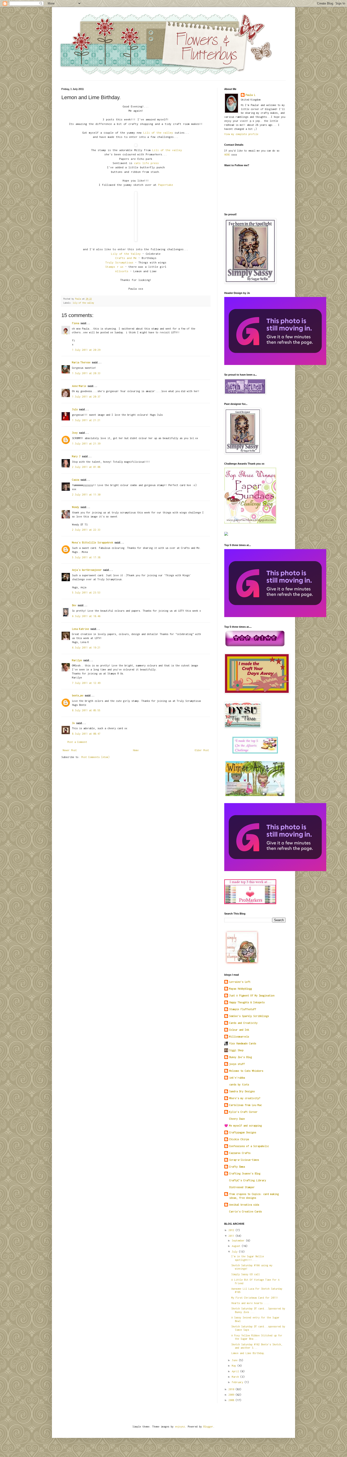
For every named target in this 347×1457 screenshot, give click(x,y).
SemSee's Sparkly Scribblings (249, 1016)
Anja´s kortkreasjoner (87, 569)
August (237, 1246)
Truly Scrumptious (119, 262)
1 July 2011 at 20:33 (86, 373)
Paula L (250, 94)
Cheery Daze (237, 1118)
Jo (73, 723)
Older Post (202, 750)
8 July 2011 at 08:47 (86, 733)
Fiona (75, 323)
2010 (232, 1389)
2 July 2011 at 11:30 (86, 494)
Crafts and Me (126, 258)
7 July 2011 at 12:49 (86, 683)
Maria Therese (81, 362)
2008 (232, 1400)
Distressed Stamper (242, 1187)
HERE (227, 154)
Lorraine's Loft (239, 981)
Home (136, 750)
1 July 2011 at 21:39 (86, 443)
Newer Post (70, 750)
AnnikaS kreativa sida (244, 1204)
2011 (232, 1235)
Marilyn (77, 660)
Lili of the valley (158, 132)
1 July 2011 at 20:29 (86, 349)
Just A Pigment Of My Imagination (252, 995)
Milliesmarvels (239, 1036)
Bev (74, 605)
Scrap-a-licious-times (244, 1159)
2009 (232, 1394)
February (238, 1382)
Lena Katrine (80, 628)
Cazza (75, 479)
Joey (75, 432)
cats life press (146, 163)
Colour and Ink (239, 1029)
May (234, 1365)
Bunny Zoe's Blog (240, 1057)
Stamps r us (114, 266)
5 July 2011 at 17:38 (86, 557)
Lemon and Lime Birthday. (248, 1353)
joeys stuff (237, 1064)
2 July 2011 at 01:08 (86, 467)
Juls (75, 409)
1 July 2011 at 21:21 (86, 420)
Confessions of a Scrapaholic (249, 1146)
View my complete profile (241, 134)
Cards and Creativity (243, 1022)
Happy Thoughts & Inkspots (247, 1002)
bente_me (77, 695)
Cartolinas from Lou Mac (245, 1105)
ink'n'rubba (237, 1077)
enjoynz (180, 1426)
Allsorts (121, 271)
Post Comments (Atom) (95, 757)
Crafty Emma (237, 1166)
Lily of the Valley (126, 253)
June (235, 1360)
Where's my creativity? (244, 1098)
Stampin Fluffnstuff (242, 1009)
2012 (232, 1230)
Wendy (75, 507)
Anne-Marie (79, 386)
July (235, 1251)
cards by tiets (239, 1084)
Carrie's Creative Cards (245, 1211)
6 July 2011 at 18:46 (86, 616)
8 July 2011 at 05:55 (86, 710)
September (239, 1240)
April (236, 1371)
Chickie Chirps (239, 1139)
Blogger (208, 1426)
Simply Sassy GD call (245, 1274)
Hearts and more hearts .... (250, 1303)
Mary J (76, 456)
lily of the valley (83, 302)
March (236, 1376)
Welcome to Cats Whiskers (246, 1070)
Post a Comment (77, 742)
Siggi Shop (236, 1050)
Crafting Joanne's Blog (244, 1173)
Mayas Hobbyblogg (240, 988)
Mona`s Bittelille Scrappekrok (92, 542)
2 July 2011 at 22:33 (86, 529)
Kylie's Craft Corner (243, 1111)
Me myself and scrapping (245, 1125)
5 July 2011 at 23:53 (86, 592)
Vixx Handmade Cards (242, 1043)
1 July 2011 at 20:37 (86, 396)
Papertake (165, 184)
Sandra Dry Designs (242, 1091)
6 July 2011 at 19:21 (86, 647)
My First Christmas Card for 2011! (254, 1297)
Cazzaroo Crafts (239, 1153)
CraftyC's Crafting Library (247, 1180)
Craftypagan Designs (242, 1132)
